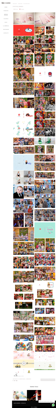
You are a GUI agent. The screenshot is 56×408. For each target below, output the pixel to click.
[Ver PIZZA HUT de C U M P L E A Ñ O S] (34, 395)
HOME (6, 7)
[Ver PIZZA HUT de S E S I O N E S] (20, 395)
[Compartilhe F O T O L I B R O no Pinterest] (16, 380)
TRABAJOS (6, 10)
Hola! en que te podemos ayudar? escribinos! (46, 401)
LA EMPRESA (6, 25)
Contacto (23, 403)
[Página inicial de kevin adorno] (6, 3)
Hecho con (34, 407)
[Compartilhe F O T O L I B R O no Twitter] (14, 380)
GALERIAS (6, 18)
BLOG (6, 22)
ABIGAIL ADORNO (6, 15)
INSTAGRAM (6, 29)
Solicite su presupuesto (48, 379)
